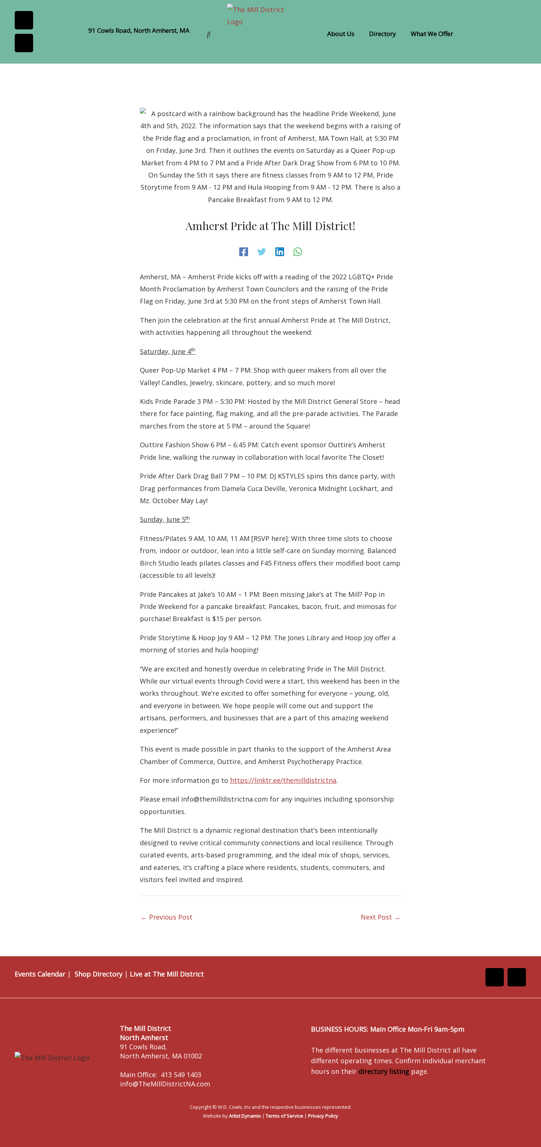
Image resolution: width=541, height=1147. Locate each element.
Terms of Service (284, 1115)
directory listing (383, 1071)
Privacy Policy (323, 1115)
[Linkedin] (279, 251)
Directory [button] (382, 33)
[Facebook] (243, 251)
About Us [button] (340, 33)
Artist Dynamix (245, 1115)
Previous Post (166, 917)
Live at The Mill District (167, 973)
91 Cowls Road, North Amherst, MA (139, 30)
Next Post (380, 917)
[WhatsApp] (297, 251)
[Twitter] (261, 251)
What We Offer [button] (432, 33)
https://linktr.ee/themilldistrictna (283, 780)
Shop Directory (99, 973)
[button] (343, 33)
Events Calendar (40, 973)
